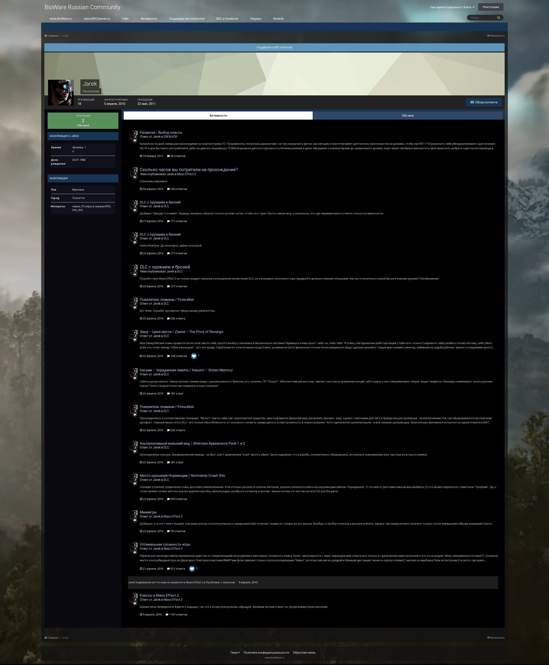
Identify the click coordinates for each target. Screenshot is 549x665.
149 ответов (178, 356)
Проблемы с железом (220, 582)
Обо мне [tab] (408, 115)
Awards (278, 18)
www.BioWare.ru (61, 18)
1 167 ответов (177, 614)
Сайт (125, 18)
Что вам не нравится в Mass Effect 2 (179, 582)
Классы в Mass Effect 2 (159, 595)
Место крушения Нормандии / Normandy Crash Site (182, 475)
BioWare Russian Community (82, 7)
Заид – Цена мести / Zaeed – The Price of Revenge (181, 331)
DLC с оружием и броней (160, 202)
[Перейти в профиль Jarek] (133, 135)
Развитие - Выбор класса (161, 132)
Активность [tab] (218, 115)
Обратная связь (304, 652)
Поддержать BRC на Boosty (275, 47)
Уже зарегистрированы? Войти (451, 7)
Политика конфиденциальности (266, 652)
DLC (166, 206)
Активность (149, 18)
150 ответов (178, 189)
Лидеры (255, 18)
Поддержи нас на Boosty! (187, 18)
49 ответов (178, 156)
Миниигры (148, 512)
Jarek (131, 582)
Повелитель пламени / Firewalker (167, 299)
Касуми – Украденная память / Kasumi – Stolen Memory (186, 370)
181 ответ (177, 393)
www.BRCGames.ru (97, 18)
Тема (234, 652)
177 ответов (178, 221)
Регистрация (491, 7)
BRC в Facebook (227, 18)
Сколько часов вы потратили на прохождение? (189, 169)
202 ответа (177, 318)
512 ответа (177, 568)
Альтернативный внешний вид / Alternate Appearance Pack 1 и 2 (192, 443)
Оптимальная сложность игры (165, 544)
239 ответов (178, 499)
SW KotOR (170, 136)
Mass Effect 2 (186, 174)
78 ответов (178, 531)
